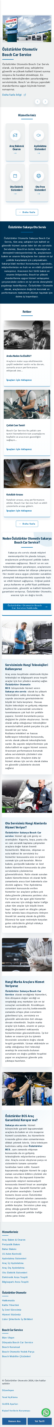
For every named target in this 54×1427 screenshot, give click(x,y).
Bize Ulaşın (8, 1337)
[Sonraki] (45, 101)
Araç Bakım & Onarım (13, 1239)
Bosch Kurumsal (11, 1347)
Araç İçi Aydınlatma (12, 1263)
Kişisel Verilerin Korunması (16, 1410)
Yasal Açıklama (10, 1397)
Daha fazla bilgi (12, 94)
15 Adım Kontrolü (11, 1253)
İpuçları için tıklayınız (19, 380)
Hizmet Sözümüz (11, 1314)
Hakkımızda (8, 1300)
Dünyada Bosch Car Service (17, 1342)
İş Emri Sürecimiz (11, 1309)
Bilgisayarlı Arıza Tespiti (15, 1281)
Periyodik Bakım (11, 1244)
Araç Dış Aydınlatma (13, 1267)
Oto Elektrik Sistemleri (14, 1272)
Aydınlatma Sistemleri (14, 1258)
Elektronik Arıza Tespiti (15, 1277)
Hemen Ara (14, 1421)
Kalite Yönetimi (10, 1305)
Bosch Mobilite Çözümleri (16, 1356)
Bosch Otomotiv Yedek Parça (18, 1351)
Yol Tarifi (39, 1421)
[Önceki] (37, 101)
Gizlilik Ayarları (10, 1404)
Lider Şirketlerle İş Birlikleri (17, 1319)
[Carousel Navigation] (42, 101)
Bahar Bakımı (9, 1249)
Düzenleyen (8, 1390)
